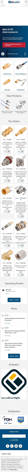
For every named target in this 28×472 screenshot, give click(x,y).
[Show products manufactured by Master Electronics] (7, 420)
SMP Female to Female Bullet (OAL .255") (7, 144)
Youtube (16, 446)
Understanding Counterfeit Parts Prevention (15, 319)
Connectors (7, 74)
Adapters (7, 90)
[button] (25, 54)
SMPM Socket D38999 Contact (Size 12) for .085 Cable (7, 239)
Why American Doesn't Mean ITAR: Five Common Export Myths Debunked (13, 345)
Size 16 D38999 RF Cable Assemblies (7, 102)
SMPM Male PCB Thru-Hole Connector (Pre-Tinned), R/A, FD (7, 203)
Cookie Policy (13, 469)
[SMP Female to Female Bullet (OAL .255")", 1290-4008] (7, 131)
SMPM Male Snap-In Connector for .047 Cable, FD (21, 238)
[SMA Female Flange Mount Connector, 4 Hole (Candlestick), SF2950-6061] (21, 161)
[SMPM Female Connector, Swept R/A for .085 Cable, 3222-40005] (7, 255)
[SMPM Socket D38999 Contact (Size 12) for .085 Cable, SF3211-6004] (7, 226)
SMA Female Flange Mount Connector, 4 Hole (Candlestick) (21, 173)
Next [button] (25, 96)
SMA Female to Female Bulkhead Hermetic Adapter (7, 173)
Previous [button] (2, 96)
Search (26, 5)
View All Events (14, 300)
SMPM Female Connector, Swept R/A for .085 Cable (7, 267)
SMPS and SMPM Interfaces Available (13, 45)
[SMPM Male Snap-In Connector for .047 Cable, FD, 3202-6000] (21, 226)
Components (21, 90)
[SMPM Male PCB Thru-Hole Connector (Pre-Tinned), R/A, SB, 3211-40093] (7, 190)
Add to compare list (5, 151)
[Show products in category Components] (20, 82)
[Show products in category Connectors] (7, 66)
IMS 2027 (8, 290)
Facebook (7, 446)
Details (7, 293)
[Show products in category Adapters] (7, 82)
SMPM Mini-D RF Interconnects (20, 102)
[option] (7, 103)
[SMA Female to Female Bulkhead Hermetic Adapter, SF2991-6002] (7, 161)
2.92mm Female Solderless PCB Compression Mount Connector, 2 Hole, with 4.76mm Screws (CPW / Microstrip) (21, 206)
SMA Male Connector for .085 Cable (21, 266)
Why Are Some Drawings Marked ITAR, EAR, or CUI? (15, 332)
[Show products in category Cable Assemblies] (20, 66)
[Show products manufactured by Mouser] (20, 420)
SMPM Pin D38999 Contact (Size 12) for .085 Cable (20, 144)
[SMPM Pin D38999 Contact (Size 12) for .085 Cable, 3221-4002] (21, 131)
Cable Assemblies (20, 74)
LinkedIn (20, 446)
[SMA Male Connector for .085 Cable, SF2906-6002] (21, 255)
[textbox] (12, 5)
